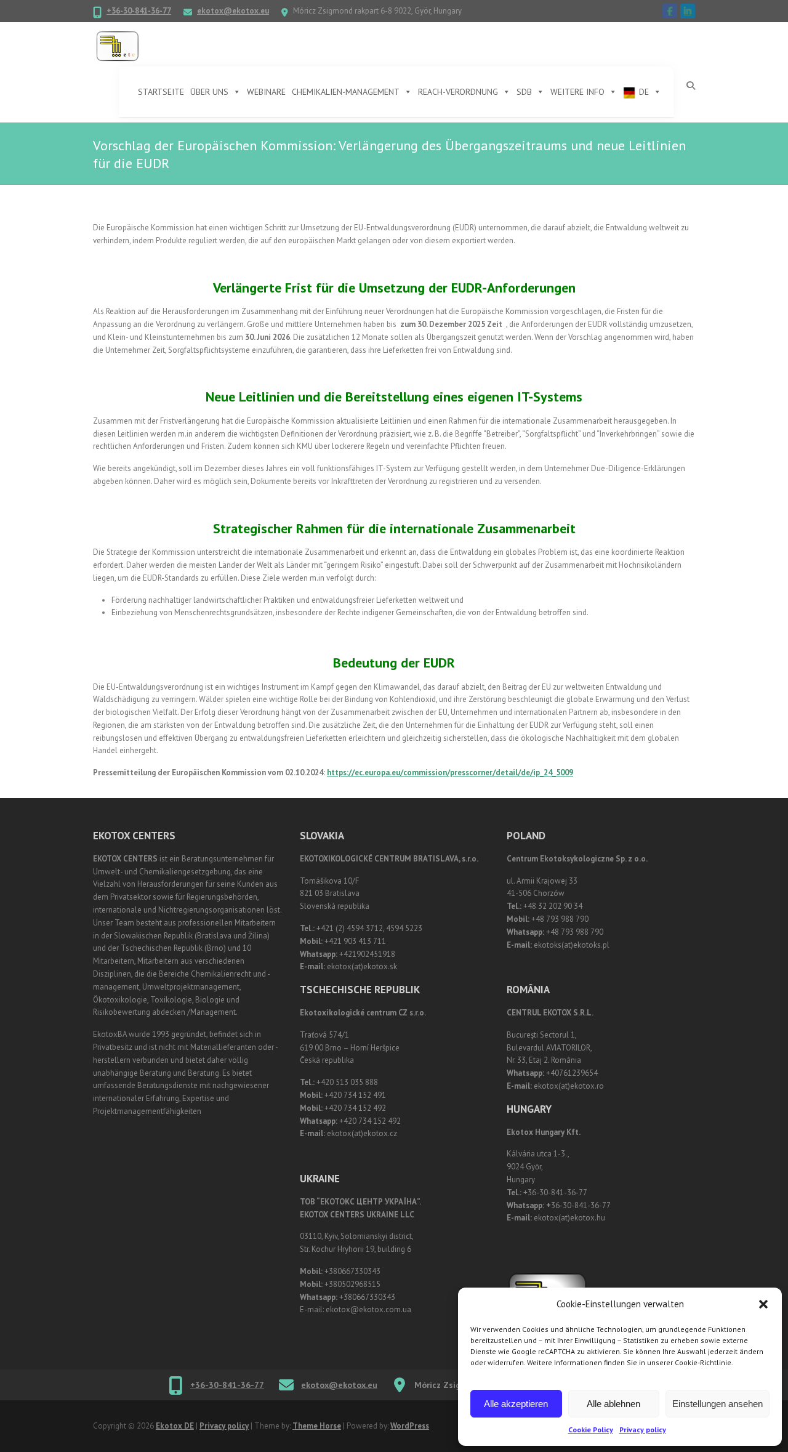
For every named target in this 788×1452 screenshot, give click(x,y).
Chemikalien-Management (346, 91)
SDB (524, 91)
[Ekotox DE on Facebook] (669, 11)
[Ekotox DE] (117, 47)
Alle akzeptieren (516, 1403)
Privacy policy (642, 1429)
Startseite (161, 91)
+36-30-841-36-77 (139, 11)
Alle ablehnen (613, 1403)
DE (644, 91)
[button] (763, 1304)
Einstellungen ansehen (717, 1403)
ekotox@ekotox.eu (233, 11)
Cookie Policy (590, 1429)
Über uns (209, 91)
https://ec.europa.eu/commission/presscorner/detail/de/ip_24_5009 (450, 772)
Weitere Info (577, 91)
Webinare (266, 91)
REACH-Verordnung (458, 91)
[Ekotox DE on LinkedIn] (687, 11)
